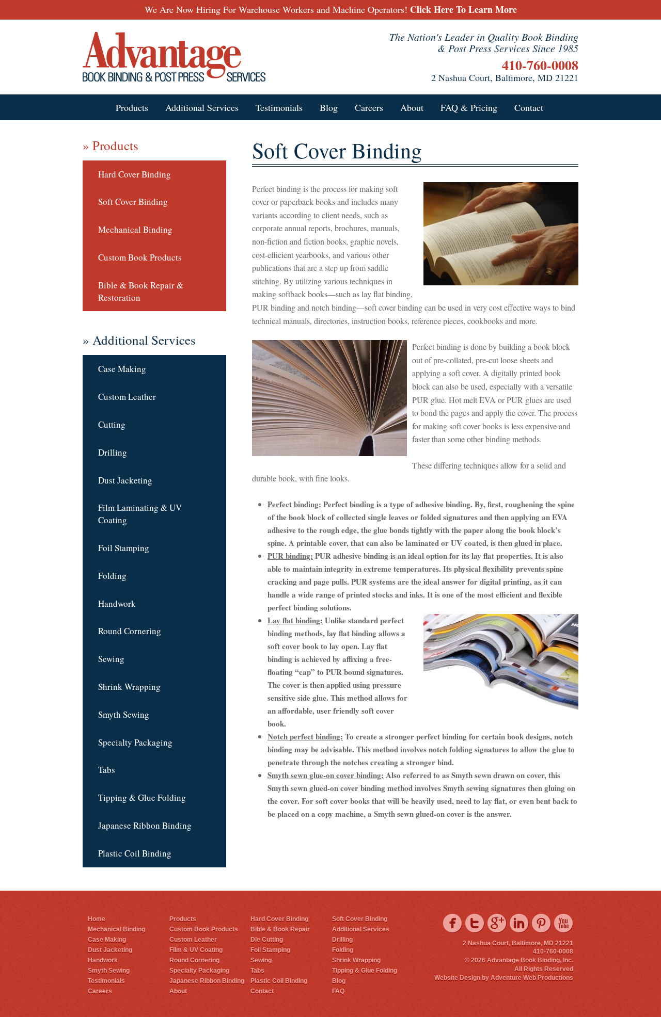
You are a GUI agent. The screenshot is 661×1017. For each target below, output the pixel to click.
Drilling (112, 452)
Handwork (117, 603)
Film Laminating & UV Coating (140, 514)
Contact (528, 107)
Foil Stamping (123, 548)
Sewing (111, 659)
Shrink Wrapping (129, 686)
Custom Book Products (140, 257)
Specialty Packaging (135, 742)
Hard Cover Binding (134, 174)
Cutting (111, 424)
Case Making (122, 369)
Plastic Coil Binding (134, 853)
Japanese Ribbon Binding (145, 825)
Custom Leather (127, 396)
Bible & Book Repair (280, 929)
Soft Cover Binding (133, 201)
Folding (112, 576)
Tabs (106, 770)
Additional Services (202, 107)
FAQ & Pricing (468, 107)
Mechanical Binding (135, 229)
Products (132, 107)
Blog (329, 107)
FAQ (338, 991)
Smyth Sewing (123, 714)
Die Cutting (266, 939)
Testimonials (279, 107)
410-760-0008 (540, 65)
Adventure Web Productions (532, 977)
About (411, 107)
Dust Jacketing (125, 480)
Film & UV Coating (196, 950)
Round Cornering (129, 631)
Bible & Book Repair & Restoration (140, 291)
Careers (369, 107)
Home (96, 919)
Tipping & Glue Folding (142, 797)
